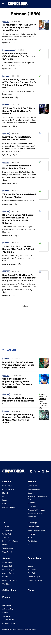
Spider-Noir (6, 534)
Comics (6, 359)
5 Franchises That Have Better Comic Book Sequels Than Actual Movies (19, 28)
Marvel (5, 493)
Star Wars (32, 569)
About (5, 613)
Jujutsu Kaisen (8, 573)
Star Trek (31, 573)
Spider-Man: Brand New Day (37, 497)
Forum (6, 597)
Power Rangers (34, 576)
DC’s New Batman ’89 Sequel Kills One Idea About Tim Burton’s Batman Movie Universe (18, 219)
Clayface (31, 502)
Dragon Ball (7, 566)
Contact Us (7, 605)
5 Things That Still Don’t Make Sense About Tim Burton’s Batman (18, 111)
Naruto (5, 576)
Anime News (7, 562)
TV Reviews (7, 530)
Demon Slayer (8, 569)
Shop (31, 590)
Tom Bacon (8, 69)
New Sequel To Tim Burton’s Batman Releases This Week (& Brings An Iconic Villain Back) (19, 278)
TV (4, 522)
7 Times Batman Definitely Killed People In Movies (16, 167)
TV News (5, 526)
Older (25, 306)
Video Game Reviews (36, 530)
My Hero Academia (10, 580)
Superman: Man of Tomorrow (35, 514)
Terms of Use (8, 620)
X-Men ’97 (6, 537)
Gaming (32, 522)
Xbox (30, 537)
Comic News (7, 486)
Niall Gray (7, 43)
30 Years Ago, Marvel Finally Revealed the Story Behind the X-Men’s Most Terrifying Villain (18, 418)
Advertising (7, 609)
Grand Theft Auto (35, 580)
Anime (6, 558)
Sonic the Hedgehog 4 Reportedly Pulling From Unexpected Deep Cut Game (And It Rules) (17, 383)
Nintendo (31, 534)
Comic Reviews (8, 489)
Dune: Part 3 (33, 506)
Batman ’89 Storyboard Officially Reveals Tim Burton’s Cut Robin (18, 56)
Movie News (32, 486)
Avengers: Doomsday (36, 510)
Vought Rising (7, 548)
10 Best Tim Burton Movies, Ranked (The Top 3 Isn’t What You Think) (18, 249)
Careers (6, 616)
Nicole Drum (8, 204)
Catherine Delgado (10, 264)
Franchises (34, 558)
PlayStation (32, 541)
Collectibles (9, 50)
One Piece (6, 584)
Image (4, 500)
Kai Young (7, 155)
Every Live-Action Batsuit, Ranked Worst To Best (16, 138)
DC (3, 496)
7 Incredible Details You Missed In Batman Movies (19, 195)
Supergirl (31, 493)
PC (29, 544)
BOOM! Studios (8, 507)
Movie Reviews (34, 489)
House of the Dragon (10, 541)
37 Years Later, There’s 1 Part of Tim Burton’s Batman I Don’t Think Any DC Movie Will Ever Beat (19, 83)
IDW (4, 503)
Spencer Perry (8, 97)
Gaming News (33, 526)
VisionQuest (7, 552)
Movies (6, 21)
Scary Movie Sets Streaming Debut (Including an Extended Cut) (18, 401)
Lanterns (5, 544)
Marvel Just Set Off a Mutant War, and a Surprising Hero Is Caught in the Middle (18, 365)
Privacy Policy (8, 623)
